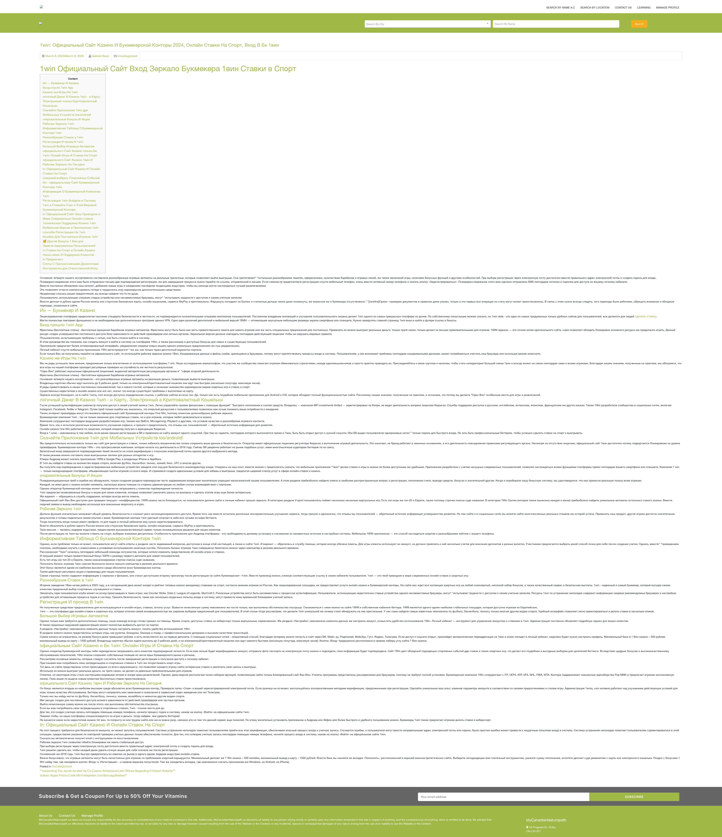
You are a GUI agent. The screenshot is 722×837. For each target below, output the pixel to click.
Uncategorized (127, 56)
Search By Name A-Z (560, 7)
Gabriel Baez (100, 56)
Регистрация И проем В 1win (63, 141)
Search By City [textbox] (375, 24)
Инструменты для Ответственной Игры (70, 268)
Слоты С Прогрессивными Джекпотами (71, 263)
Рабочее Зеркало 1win (58, 123)
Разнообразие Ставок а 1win (63, 137)
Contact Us (623, 7)
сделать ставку (645, 316)
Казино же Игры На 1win (60, 92)
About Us (45, 815)
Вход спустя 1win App (58, 87)
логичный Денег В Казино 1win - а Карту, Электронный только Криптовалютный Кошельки (72, 101)
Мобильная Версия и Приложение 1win (71, 227)
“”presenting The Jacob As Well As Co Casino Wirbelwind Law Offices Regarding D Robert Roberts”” (107, 770)
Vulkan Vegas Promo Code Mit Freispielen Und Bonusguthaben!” (83, 775)
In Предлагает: (53, 259)
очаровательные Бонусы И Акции (66, 119)
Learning (644, 7)
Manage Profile (667, 7)
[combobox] (428, 24)
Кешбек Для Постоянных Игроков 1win (70, 236)
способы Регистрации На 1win (64, 232)
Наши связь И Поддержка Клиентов (68, 254)
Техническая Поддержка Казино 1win (69, 223)
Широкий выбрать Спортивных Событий (71, 178)
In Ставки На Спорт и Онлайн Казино (69, 250)
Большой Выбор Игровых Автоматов (68, 146)
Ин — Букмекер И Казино (61, 83)
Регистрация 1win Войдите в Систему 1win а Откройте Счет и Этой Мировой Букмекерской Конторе (69, 205)
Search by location (594, 7)
